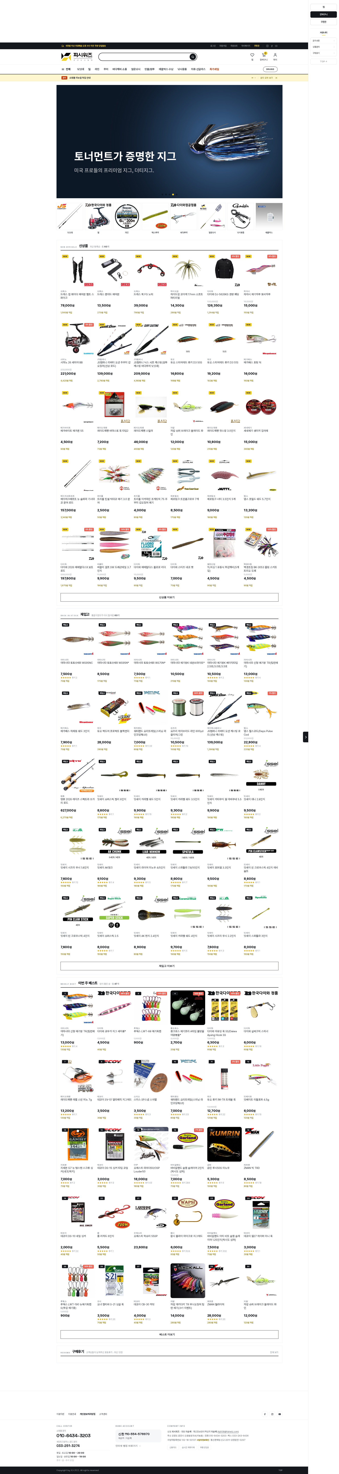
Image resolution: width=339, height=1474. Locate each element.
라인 (97, 69)
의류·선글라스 (198, 69)
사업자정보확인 (203, 1440)
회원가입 (223, 46)
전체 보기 (274, 1352)
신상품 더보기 (169, 597)
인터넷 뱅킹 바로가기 (126, 1446)
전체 (68, 69)
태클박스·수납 (166, 69)
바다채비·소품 (119, 69)
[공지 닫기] (276, 78)
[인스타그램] (267, 46)
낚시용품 (182, 69)
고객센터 (103, 1414)
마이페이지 (245, 46)
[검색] (193, 57)
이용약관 (60, 1414)
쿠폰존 (256, 46)
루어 (106, 69)
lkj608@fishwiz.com (228, 1431)
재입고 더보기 (169, 966)
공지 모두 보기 (266, 77)
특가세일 (214, 69)
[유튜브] (276, 46)
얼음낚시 (135, 69)
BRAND (270, 69)
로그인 (213, 46)
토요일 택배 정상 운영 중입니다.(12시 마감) (88, 77)
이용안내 (72, 1414)
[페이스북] (271, 46)
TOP (280, 1470)
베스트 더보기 (169, 1334)
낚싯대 (80, 69)
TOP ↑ (323, 61)
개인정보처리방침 (87, 1414)
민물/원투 (150, 69)
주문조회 (233, 46)
